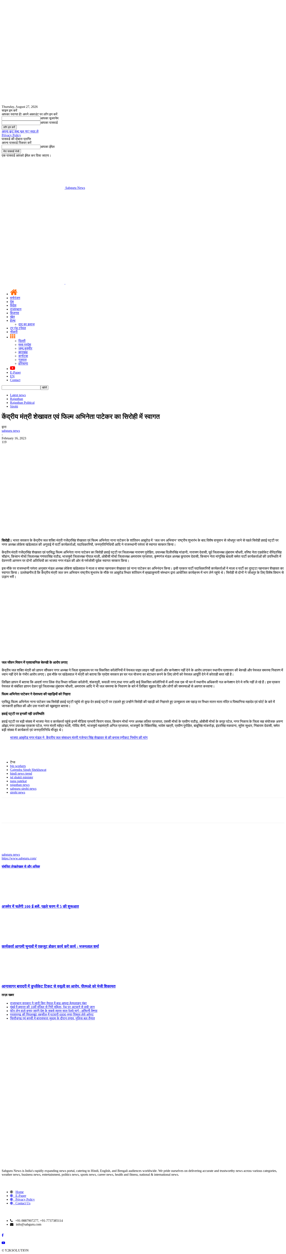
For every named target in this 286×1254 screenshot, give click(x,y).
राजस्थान (15, 309)
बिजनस (14, 313)
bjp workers (18, 766)
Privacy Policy (11, 135)
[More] (69, 448)
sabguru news (11, 430)
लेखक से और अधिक (28, 866)
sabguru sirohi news (23, 788)
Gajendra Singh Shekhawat (28, 769)
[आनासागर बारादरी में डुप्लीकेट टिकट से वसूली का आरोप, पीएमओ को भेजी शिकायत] (24, 978)
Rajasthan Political (22, 402)
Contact (15, 380)
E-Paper (15, 372)
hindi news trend (21, 773)
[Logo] (33, 283)
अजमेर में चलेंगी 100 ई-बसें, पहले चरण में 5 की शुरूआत (40, 906)
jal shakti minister (21, 777)
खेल (12, 317)
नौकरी (14, 332)
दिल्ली (22, 341)
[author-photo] (12, 851)
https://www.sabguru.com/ (19, 858)
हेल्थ (12, 320)
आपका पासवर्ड (49, 122)
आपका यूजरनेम (49, 118)
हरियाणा (23, 363)
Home (19, 1192)
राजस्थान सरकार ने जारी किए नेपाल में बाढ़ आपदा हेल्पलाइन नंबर (48, 1003)
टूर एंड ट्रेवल (18, 328)
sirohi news (17, 792)
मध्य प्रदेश (24, 344)
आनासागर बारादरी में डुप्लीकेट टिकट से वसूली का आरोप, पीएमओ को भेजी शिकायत (59, 986)
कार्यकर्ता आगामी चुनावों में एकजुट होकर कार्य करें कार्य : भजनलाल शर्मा (50, 946)
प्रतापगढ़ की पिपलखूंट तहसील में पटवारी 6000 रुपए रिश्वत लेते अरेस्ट (52, 1014)
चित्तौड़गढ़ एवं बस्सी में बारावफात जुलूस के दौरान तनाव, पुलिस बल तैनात (52, 1018)
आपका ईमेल (47, 146)
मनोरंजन (15, 298)
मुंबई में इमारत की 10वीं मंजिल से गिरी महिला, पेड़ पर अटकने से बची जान (52, 1007)
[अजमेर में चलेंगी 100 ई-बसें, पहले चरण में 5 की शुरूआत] (24, 898)
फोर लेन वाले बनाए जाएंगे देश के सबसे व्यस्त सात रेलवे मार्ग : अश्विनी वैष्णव (53, 1011)
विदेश (13, 305)
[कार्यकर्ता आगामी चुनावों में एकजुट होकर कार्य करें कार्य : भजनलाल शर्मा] (24, 938)
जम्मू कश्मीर (25, 348)
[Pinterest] (39, 448)
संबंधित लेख (9, 866)
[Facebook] (8, 448)
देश (12, 301)
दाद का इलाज (26, 324)
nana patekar (18, 781)
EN (12, 376)
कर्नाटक (23, 356)
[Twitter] (24, 448)
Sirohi (14, 406)
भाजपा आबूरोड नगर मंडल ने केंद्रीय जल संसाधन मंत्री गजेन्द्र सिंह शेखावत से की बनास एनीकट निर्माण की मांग (79, 738)
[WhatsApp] (54, 448)
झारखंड (23, 352)
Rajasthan (16, 399)
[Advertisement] (143, 221)
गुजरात (22, 359)
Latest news (18, 395)
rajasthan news (20, 785)
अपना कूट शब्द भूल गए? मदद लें (20, 131)
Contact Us (22, 1203)
